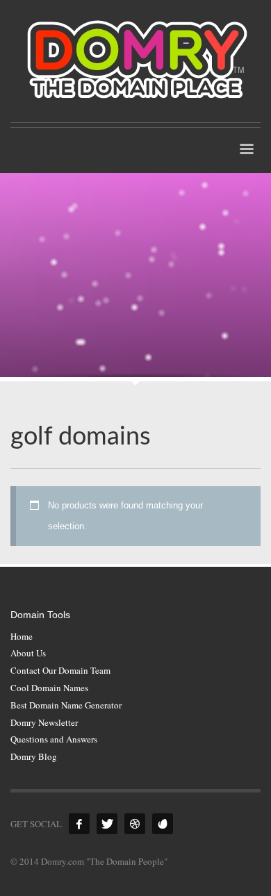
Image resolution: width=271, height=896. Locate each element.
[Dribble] (134, 823)
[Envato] (162, 823)
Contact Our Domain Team (60, 670)
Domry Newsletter (44, 722)
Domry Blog (33, 756)
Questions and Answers (53, 739)
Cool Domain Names (49, 687)
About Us (28, 653)
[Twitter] (107, 823)
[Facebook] (79, 823)
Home (21, 636)
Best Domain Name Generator (66, 705)
